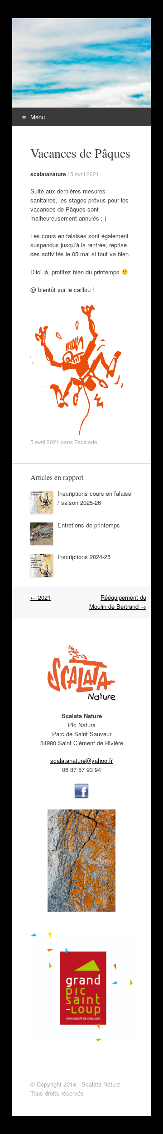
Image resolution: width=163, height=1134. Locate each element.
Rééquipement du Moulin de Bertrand (117, 602)
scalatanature (48, 174)
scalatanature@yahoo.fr (81, 760)
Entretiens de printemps (89, 525)
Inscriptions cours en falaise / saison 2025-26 (94, 498)
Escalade (85, 442)
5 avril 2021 (84, 174)
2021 (40, 597)
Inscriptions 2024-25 (84, 556)
